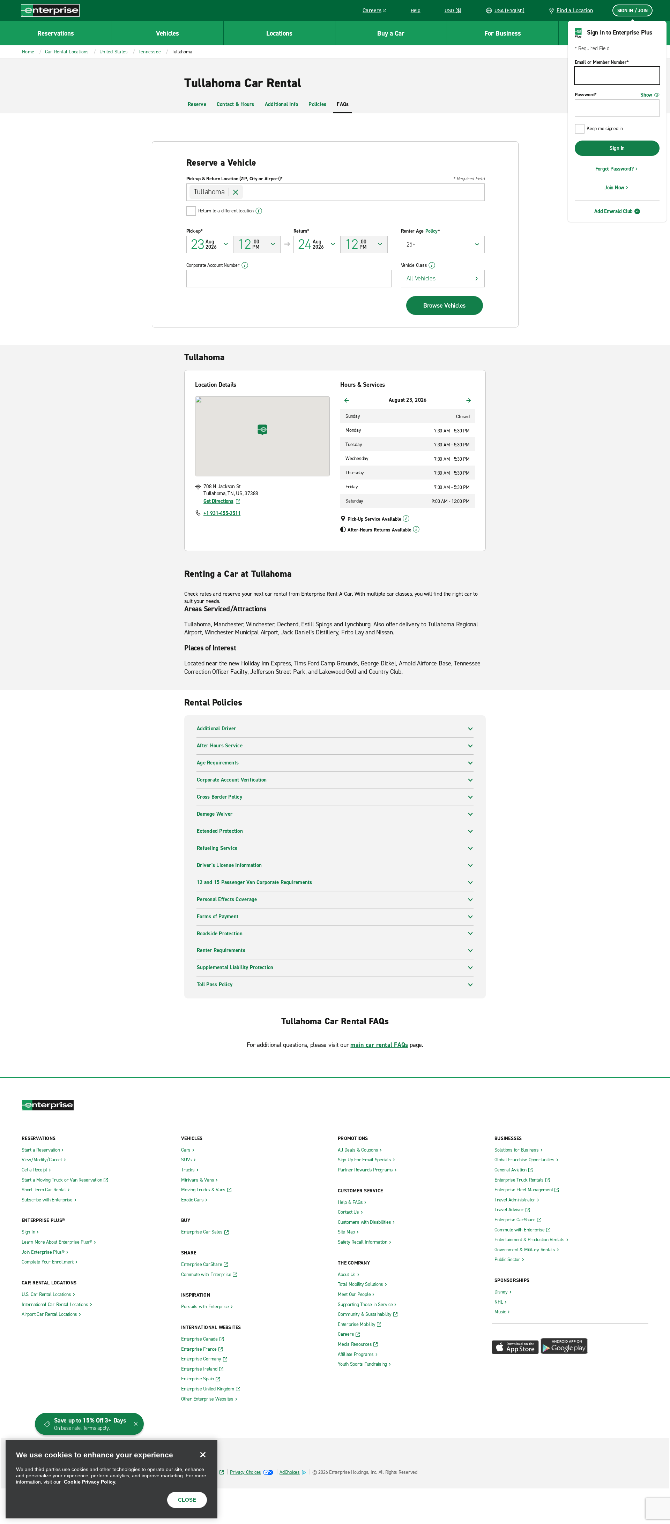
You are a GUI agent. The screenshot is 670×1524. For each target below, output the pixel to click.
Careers (377, 11)
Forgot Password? (614, 168)
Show (646, 94)
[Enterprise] (50, 10)
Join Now (614, 187)
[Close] (203, 1454)
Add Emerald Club (613, 211)
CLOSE (187, 1500)
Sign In (617, 148)
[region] (111, 1479)
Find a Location (575, 10)
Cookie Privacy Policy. (90, 1482)
